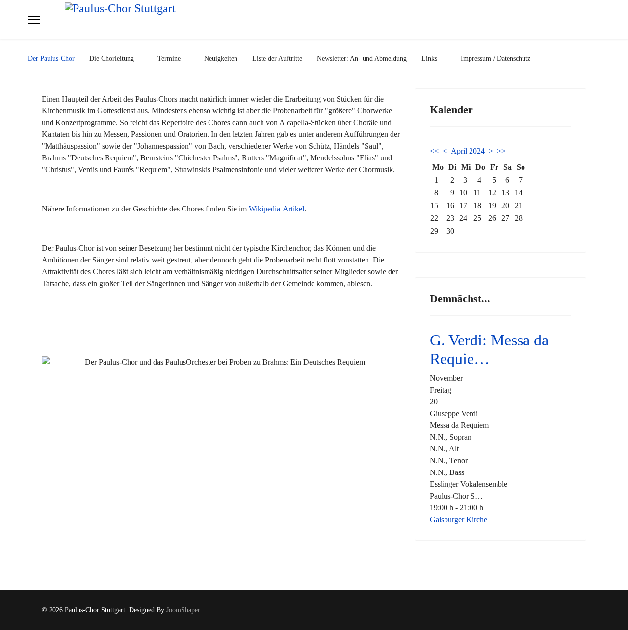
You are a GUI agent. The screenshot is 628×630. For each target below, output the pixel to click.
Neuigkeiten (220, 58)
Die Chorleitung (111, 58)
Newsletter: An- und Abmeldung (362, 58)
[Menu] (34, 19)
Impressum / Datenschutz (495, 58)
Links (429, 58)
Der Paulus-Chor (51, 58)
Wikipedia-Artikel (276, 209)
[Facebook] (568, 610)
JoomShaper (183, 610)
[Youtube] (583, 610)
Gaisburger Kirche (458, 519)
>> (501, 151)
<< (434, 151)
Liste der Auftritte (277, 58)
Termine (169, 58)
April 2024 (468, 151)
